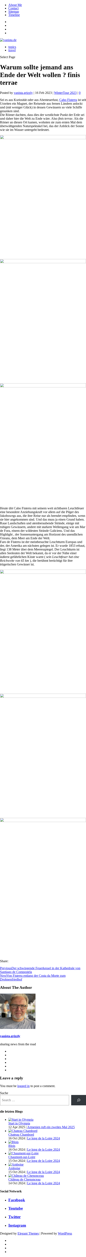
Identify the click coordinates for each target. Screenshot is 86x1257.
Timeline (14, 15)
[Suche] (78, 1100)
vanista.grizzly (23, 93)
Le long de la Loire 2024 (43, 1138)
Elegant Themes (28, 1233)
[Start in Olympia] (20, 1119)
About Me (15, 5)
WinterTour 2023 (65, 93)
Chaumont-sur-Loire (21, 1157)
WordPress (65, 1233)
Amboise (14, 1168)
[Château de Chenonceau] (26, 1175)
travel (12, 50)
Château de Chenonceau (24, 1179)
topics (12, 47)
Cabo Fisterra (68, 100)
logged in (23, 1086)
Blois (11, 1146)
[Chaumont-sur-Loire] (23, 1153)
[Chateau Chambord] (22, 1131)
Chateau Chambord (21, 1134)
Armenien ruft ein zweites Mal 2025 (51, 1127)
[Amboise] (16, 1164)
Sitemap (13, 11)
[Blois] (13, 1142)
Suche (4, 1093)
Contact (13, 8)
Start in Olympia (19, 1123)
